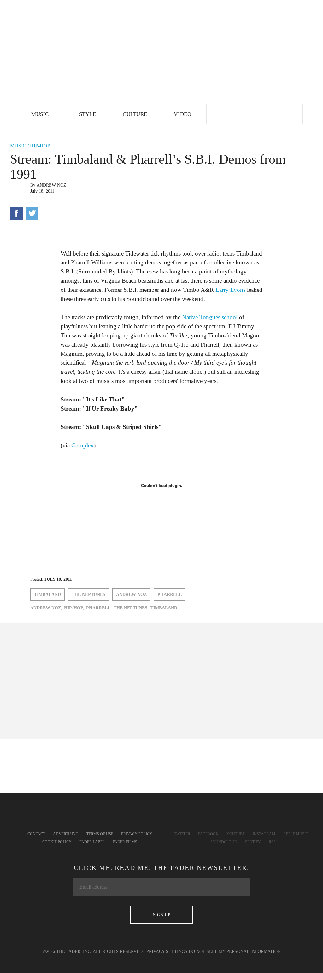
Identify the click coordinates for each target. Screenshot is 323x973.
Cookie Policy (57, 842)
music (18, 145)
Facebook (208, 834)
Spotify (253, 842)
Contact (36, 834)
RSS (272, 842)
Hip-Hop (40, 145)
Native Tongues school (210, 317)
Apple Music (295, 834)
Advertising (66, 834)
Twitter (182, 834)
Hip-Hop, (74, 608)
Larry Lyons (230, 289)
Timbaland (47, 594)
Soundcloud (223, 842)
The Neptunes (88, 594)
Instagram (264, 834)
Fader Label (92, 842)
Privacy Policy (136, 834)
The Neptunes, (131, 608)
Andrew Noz (51, 185)
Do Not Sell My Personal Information (235, 951)
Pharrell (169, 594)
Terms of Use (99, 834)
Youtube (235, 834)
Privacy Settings (166, 951)
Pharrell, (99, 608)
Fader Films (125, 842)
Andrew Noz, (46, 608)
